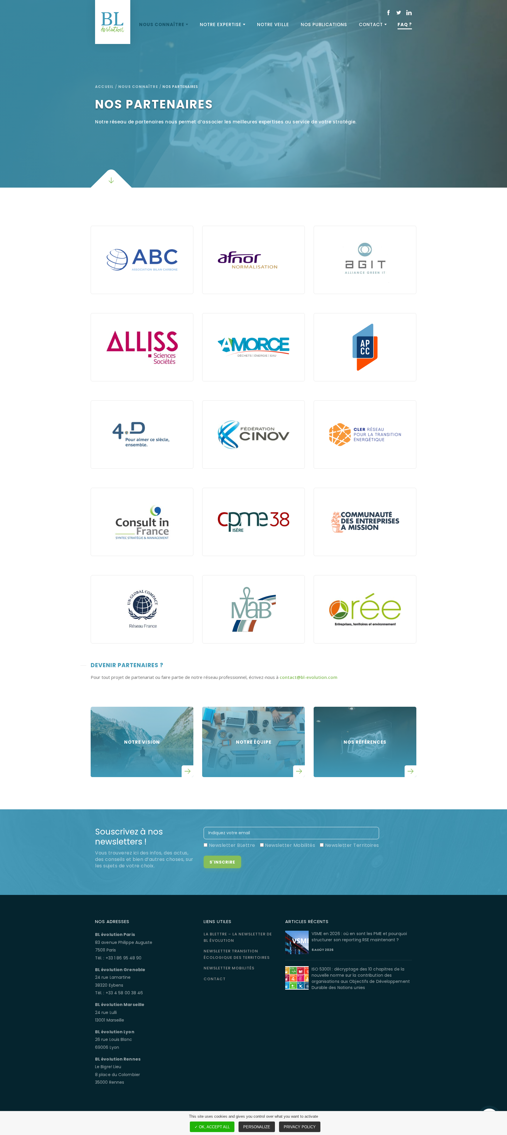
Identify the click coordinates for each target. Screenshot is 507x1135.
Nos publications (324, 24)
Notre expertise (220, 24)
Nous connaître (161, 24)
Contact (371, 24)
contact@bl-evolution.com (308, 677)
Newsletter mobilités (229, 968)
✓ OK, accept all (212, 1127)
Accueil (104, 86)
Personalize (256, 1127)
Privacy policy (300, 1127)
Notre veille (273, 24)
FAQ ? (405, 24)
